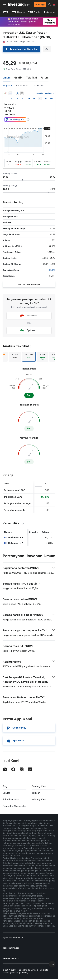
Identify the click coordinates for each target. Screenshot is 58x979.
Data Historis (38, 85)
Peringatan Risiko (11, 958)
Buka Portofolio (11, 799)
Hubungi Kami (39, 799)
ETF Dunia (34, 12)
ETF (5, 12)
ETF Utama (18, 12)
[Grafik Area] (10, 93)
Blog (5, 786)
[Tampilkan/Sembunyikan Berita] (22, 93)
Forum (44, 77)
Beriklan (36, 792)
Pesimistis (32, 315)
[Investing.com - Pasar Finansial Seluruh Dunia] (19, 4)
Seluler (6, 792)
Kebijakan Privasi (11, 948)
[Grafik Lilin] (6, 93)
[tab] (15, 357)
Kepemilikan (22, 85)
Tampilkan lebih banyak (29, 284)
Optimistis (32, 330)
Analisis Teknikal (16, 346)
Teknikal (31, 77)
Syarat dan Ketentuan (13, 937)
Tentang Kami (39, 786)
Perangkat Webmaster (14, 806)
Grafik (18, 77)
